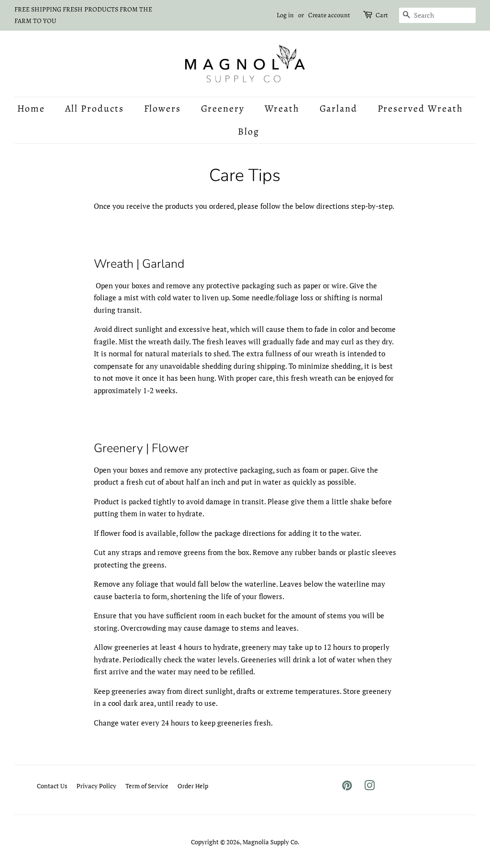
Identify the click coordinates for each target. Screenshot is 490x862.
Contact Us (52, 786)
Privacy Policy (96, 786)
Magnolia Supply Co (270, 842)
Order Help (193, 786)
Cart (382, 15)
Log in (285, 15)
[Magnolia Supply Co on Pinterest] (347, 787)
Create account (329, 15)
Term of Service (146, 786)
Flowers (162, 108)
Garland (339, 108)
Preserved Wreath (421, 108)
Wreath (282, 108)
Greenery (223, 108)
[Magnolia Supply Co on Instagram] (369, 787)
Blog (248, 131)
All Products (94, 108)
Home (31, 108)
